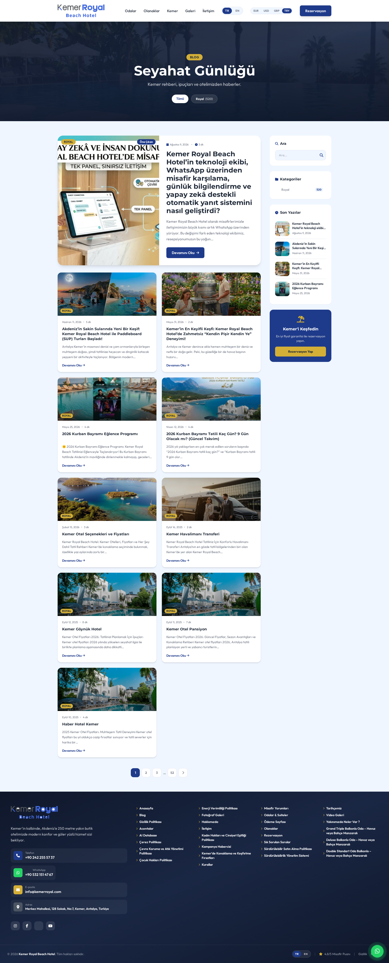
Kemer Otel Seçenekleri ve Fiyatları (95, 534)
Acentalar (146, 829)
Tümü (180, 99)
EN (237, 10)
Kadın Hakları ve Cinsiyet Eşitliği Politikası (224, 837)
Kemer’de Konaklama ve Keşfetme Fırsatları (226, 855)
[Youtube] (50, 925)
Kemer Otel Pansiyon (186, 629)
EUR (256, 10)
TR (227, 10)
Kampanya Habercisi (216, 847)
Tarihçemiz (334, 808)
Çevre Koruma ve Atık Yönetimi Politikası (161, 851)
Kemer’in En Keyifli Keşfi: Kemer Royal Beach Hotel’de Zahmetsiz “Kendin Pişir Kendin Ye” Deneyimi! (209, 334)
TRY (286, 10)
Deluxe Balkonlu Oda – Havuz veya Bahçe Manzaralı (350, 842)
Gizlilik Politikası (150, 822)
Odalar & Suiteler (276, 815)
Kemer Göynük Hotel (82, 629)
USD (266, 10)
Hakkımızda (210, 822)
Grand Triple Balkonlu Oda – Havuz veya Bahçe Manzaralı (350, 831)
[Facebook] (27, 925)
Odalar (130, 11)
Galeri (190, 11)
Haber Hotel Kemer (80, 724)
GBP (276, 10)
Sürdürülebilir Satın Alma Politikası (288, 849)
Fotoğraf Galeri (213, 815)
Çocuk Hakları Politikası (155, 860)
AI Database (148, 835)
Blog (142, 815)
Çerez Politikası (150, 842)
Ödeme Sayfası (275, 822)
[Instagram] (15, 925)
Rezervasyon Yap (300, 352)
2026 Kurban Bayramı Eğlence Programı (100, 434)
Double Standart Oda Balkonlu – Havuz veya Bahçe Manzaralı (348, 853)
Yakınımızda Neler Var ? (343, 822)
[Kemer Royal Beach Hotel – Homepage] (81, 11)
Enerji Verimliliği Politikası (219, 808)
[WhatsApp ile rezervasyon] (377, 951)
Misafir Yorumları (276, 808)
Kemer (172, 11)
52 (172, 773)
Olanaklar (152, 11)
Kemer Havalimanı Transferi (192, 534)
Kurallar (207, 865)
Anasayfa (146, 808)
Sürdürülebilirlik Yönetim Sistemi (286, 856)
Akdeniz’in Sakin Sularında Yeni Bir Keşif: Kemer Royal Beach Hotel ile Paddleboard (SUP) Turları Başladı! (102, 334)
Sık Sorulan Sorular (277, 842)
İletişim (208, 11)
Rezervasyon (315, 11)
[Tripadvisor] (38, 925)
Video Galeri (335, 815)
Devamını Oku (183, 252)
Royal (204, 99)
